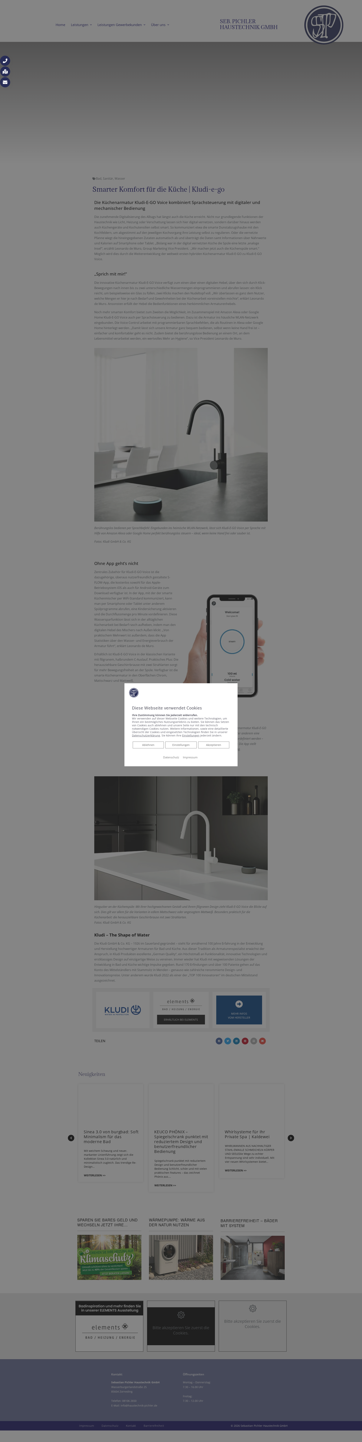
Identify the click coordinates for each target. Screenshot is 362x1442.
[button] (5, 61)
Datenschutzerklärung (146, 735)
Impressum (190, 757)
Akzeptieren (213, 745)
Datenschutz (171, 757)
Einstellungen (181, 745)
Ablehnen (148, 745)
